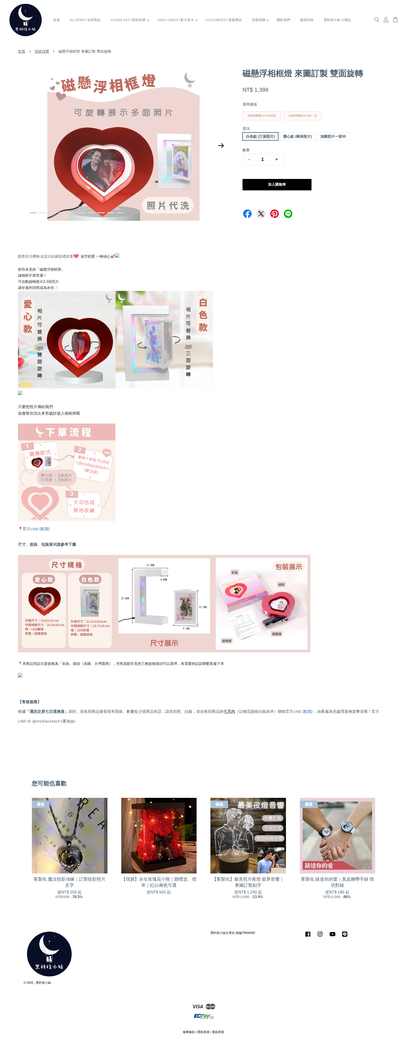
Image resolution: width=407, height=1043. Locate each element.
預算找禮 (258, 20)
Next (221, 145)
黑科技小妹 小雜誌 (337, 20)
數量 (246, 150)
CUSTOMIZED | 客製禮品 (223, 20)
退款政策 (218, 1032)
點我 (44, 529)
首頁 (56, 20)
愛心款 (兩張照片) (297, 136)
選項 (246, 129)
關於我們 (283, 20)
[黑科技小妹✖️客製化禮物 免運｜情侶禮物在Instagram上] (320, 937)
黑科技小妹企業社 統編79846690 (232, 932)
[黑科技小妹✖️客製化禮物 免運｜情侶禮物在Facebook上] (308, 937)
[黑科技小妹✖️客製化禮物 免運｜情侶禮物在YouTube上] (332, 937)
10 (120, 212)
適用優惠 (250, 104)
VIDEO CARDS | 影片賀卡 (175, 20)
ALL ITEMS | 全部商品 (85, 20)
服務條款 (189, 1032)
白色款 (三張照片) (260, 136)
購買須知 (306, 20)
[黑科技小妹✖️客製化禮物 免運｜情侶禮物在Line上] (345, 937)
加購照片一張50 (333, 136)
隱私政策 (203, 1032)
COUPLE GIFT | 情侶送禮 (127, 20)
